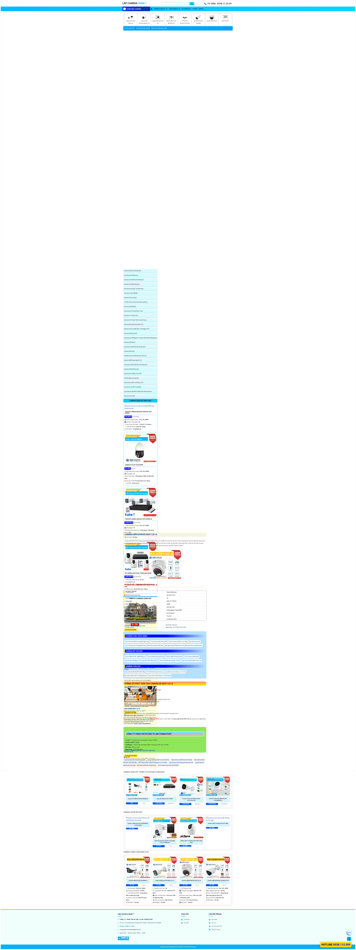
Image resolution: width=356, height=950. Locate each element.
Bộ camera (185, 9)
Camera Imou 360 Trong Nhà (132, 387)
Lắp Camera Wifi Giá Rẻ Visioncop (191, 660)
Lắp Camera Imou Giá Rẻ (132, 708)
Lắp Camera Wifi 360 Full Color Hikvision (135, 364)
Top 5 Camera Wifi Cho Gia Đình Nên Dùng (137, 641)
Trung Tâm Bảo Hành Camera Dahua (158, 760)
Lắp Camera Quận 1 (126, 914)
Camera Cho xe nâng (130, 297)
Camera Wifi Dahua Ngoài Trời (133, 360)
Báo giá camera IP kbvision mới (174, 645)
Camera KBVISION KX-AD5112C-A (141, 534)
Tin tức (213, 923)
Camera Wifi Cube (129, 351)
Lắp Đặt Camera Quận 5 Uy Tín (134, 626)
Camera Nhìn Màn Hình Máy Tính (133, 324)
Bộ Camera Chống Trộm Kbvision (134, 288)
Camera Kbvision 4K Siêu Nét (132, 270)
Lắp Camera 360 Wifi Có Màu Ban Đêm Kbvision (138, 391)
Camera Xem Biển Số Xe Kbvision (134, 279)
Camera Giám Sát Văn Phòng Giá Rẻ (134, 760)
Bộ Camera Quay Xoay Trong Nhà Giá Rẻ (138, 573)
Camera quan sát (160, 9)
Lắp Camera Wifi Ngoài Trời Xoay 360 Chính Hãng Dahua (141, 660)
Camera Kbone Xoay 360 (131, 378)
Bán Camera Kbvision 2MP (159, 28)
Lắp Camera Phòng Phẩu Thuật (133, 311)
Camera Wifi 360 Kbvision (131, 369)
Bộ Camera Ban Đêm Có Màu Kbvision (136, 675)
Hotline (335, 944)
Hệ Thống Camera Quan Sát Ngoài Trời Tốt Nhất (153, 762)
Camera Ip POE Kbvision (131, 275)
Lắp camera (134, 3)
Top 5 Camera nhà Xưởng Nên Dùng (135, 645)
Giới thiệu (214, 919)
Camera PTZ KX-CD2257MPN (134, 465)
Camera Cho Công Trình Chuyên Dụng (135, 320)
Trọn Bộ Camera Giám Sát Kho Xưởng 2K (138, 519)
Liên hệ (201, 9)
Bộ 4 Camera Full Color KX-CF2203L (168, 765)
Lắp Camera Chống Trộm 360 (132, 373)
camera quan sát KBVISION (142, 723)
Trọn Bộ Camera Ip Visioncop (155, 672)
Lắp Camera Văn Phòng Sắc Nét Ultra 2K (181, 762)
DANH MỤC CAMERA (134, 9)
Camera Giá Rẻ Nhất (130, 306)
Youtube (186, 923)
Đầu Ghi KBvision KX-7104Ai (165, 798)
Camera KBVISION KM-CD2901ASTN (218, 880)
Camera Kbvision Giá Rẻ (143, 28)
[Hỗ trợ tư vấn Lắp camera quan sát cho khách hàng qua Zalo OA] (349, 933)
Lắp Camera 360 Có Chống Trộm (133, 382)
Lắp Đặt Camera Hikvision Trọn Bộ (175, 672)
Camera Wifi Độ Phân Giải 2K (174, 656)
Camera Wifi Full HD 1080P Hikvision (135, 656)
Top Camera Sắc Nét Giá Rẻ (159, 641)
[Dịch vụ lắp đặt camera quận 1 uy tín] (151, 9)
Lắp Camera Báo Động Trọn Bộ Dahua (160, 675)
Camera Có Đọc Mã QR (131, 293)
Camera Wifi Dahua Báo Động (156, 656)
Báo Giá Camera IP (194, 641)
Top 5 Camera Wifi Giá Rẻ (191, 656)
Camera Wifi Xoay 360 (130, 333)
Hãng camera (173, 9)
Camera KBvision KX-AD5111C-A (164, 880)
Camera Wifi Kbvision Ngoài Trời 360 (169, 660)
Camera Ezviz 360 (129, 396)
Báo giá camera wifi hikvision (193, 645)
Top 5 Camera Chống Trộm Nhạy (178, 641)
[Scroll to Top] (349, 939)
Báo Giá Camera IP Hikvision (155, 645)
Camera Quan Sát (129, 28)
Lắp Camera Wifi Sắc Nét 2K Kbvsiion (135, 347)
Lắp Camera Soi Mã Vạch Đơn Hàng (181, 760)
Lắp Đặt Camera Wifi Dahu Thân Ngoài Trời (136, 329)
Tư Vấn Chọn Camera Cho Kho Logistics (136, 302)
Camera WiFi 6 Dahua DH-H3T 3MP (218, 823)
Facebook (187, 919)
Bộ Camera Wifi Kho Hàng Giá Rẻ (146, 765)
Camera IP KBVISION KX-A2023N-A (138, 798)
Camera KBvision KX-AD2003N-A (138, 880)
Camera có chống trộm (131, 315)
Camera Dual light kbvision (132, 284)
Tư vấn (194, 9)
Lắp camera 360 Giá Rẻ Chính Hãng (135, 672)
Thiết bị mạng (215, 929)
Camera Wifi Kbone (129, 342)
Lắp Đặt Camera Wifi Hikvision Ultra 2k (135, 355)
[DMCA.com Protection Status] (123, 938)
